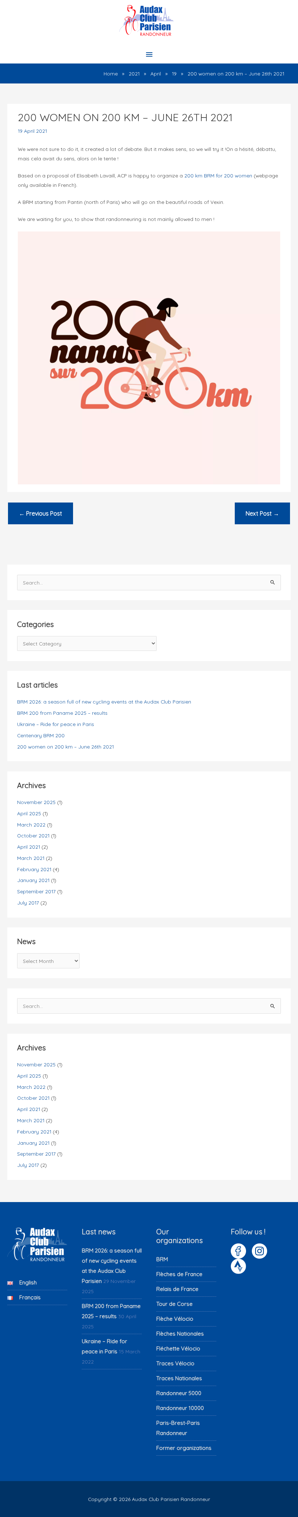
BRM (162, 1259)
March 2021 (30, 858)
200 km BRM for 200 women (218, 175)
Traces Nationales (179, 1378)
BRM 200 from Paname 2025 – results (62, 713)
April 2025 (29, 813)
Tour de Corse (174, 1303)
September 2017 (36, 891)
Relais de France (177, 1289)
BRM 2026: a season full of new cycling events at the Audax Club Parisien (104, 701)
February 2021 (34, 869)
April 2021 (28, 847)
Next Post (262, 513)
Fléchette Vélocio (178, 1348)
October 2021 (33, 835)
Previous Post (40, 513)
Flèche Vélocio (174, 1318)
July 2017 (28, 902)
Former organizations (184, 1447)
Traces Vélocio (175, 1363)
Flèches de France (179, 1274)
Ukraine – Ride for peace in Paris (55, 724)
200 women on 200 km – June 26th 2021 (65, 746)
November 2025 (36, 802)
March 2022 (31, 824)
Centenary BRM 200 (41, 735)
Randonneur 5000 (178, 1393)
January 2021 (33, 880)
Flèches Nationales (180, 1333)
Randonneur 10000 (180, 1408)
